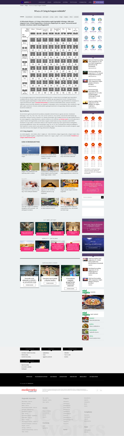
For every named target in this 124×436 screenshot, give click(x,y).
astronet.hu (66, 401)
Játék (90, 2)
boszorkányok (29, 17)
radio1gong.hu (87, 430)
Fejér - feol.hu (25, 413)
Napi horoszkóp (25, 365)
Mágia (26, 5)
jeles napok (45, 17)
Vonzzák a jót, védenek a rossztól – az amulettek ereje (29, 280)
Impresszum (29, 376)
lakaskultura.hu (66, 405)
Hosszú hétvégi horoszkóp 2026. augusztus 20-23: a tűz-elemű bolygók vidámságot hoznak (95, 93)
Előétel (91, 324)
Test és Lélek (73, 2)
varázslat (76, 17)
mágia (60, 17)
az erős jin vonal (63, 119)
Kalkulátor (66, 352)
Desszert (91, 318)
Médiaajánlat (83, 376)
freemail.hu (86, 415)
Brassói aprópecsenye (94, 338)
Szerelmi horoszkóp (26, 357)
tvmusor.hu (65, 423)
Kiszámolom (93, 229)
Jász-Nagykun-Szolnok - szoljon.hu (30, 421)
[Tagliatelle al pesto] (85, 331)
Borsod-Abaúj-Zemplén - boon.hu (29, 407)
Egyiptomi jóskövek (47, 357)
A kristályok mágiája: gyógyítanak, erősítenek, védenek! (70, 282)
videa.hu (86, 419)
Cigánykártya (46, 352)
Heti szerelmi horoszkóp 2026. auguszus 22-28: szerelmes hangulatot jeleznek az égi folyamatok (95, 63)
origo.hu (44, 417)
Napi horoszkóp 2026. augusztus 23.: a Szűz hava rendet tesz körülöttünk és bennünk (95, 261)
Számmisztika (82, 2)
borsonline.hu (87, 398)
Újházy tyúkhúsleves (94, 326)
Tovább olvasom (50, 283)
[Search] (102, 197)
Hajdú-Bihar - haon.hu (27, 417)
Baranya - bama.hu (26, 403)
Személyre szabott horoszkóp (28, 352)
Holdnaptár (24, 369)
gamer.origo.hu (66, 407)
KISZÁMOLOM (93, 190)
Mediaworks (30, 383)
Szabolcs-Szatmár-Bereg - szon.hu (30, 429)
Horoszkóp (42, 2)
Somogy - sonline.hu (26, 427)
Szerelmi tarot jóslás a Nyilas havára (50, 279)
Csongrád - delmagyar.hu (27, 409)
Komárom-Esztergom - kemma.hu (29, 423)
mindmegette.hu (67, 413)
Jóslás (49, 2)
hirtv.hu (44, 415)
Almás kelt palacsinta (94, 320)
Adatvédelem (53, 376)
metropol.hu (87, 402)
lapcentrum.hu (87, 421)
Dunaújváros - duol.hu (27, 411)
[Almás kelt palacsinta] (85, 319)
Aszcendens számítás (26, 367)
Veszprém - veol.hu (47, 400)
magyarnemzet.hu (47, 411)
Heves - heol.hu (25, 419)
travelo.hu (65, 415)
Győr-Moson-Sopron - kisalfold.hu (29, 415)
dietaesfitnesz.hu (67, 417)
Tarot (44, 355)
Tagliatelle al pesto (94, 332)
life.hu (85, 404)
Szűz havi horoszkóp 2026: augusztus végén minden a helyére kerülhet (95, 82)
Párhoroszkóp (24, 355)
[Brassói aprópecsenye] (85, 337)
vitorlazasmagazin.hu (68, 419)
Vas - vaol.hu (46, 398)
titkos (71, 17)
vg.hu (44, 426)
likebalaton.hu (66, 409)
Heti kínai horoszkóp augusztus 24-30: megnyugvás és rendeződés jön (94, 271)
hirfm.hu (86, 432)
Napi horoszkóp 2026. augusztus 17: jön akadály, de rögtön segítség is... (94, 103)
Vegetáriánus (93, 330)
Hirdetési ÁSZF (73, 376)
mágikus (66, 17)
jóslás (56, 17)
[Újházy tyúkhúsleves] (85, 325)
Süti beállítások (94, 376)
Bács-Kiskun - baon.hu (27, 401)
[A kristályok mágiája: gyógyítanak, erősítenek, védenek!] (70, 273)
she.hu (85, 406)
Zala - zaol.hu (46, 402)
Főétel (91, 336)
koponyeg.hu (87, 417)
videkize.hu (66, 421)
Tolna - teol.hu (25, 431)
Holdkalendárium (93, 247)
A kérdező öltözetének (41, 102)
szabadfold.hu (46, 413)
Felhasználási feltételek (41, 376)
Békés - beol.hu (25, 405)
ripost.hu (86, 400)
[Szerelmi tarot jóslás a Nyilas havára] (49, 273)
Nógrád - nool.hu (25, 425)
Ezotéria (65, 2)
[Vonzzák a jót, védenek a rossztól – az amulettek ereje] (29, 273)
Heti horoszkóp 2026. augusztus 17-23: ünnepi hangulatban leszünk (95, 73)
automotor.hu (66, 403)
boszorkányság (37, 17)
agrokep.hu (45, 428)
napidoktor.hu (66, 411)
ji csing (51, 17)
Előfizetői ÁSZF (63, 376)
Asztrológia (57, 2)
